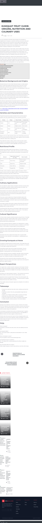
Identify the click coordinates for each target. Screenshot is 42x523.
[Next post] (27, 362)
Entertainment (18, 504)
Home (26, 502)
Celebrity (17, 506)
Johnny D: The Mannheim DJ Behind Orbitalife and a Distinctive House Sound (8, 475)
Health (17, 511)
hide (5, 64)
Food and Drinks (6, 21)
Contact (35, 504)
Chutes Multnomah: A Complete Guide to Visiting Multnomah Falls (5, 397)
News (26, 504)
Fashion (17, 513)
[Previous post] (2, 354)
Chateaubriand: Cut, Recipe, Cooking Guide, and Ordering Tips (5, 429)
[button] (2, 4)
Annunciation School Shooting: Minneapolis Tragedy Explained (11, 363)
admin (6, 35)
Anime (17, 502)
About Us (35, 502)
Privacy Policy (36, 506)
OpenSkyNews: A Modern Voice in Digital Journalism (19, 354)
